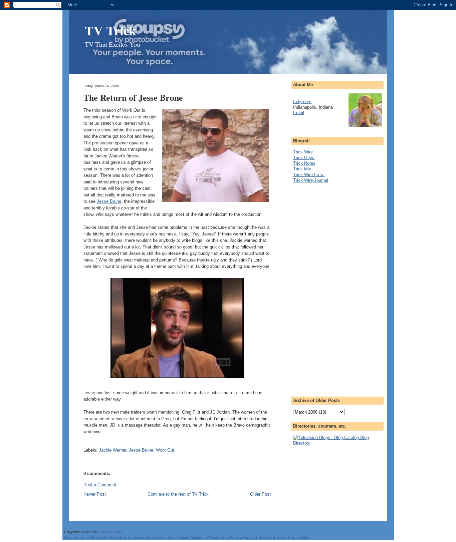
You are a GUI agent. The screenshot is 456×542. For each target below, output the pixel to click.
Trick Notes (304, 163)
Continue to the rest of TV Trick (178, 494)
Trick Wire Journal (310, 180)
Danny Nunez (179, 537)
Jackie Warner (112, 450)
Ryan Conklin (298, 537)
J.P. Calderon (156, 537)
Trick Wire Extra (308, 174)
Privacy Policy (111, 532)
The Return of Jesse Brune (133, 97)
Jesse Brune (109, 201)
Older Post (260, 494)
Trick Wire (303, 151)
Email (298, 112)
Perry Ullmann (254, 537)
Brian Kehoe (134, 537)
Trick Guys (303, 157)
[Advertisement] (320, 288)
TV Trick (110, 30)
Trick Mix (302, 168)
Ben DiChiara (231, 537)
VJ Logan (115, 537)
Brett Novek (97, 537)
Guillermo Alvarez (205, 537)
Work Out (165, 450)
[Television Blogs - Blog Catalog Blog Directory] (337, 443)
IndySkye (302, 101)
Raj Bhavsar (277, 537)
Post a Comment (99, 484)
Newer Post (94, 494)
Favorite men (74, 537)
